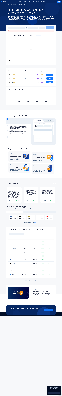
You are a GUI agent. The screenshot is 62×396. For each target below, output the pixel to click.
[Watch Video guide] (18, 293)
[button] (18, 121)
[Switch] (26, 28)
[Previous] (53, 183)
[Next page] (37, 280)
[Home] (9, 1)
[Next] (55, 183)
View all (35, 222)
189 (35, 280)
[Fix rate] (26, 27)
